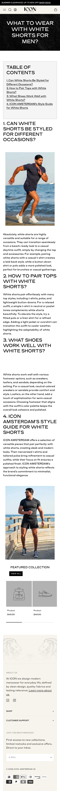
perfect (7, 269)
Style (48, 421)
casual (44, 246)
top (54, 249)
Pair (36, 276)
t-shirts (33, 298)
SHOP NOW (45, 3)
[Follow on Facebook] (7, 700)
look (31, 246)
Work (11, 345)
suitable (25, 238)
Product (11, 610)
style (21, 261)
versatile (8, 238)
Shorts (13, 128)
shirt (42, 257)
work (23, 374)
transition (35, 242)
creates (50, 257)
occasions (9, 242)
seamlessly (49, 242)
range (41, 238)
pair (23, 294)
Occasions (18, 139)
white (21, 234)
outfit (17, 249)
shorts (29, 234)
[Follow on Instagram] (14, 700)
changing (40, 249)
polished (40, 265)
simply (26, 249)
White (27, 123)
